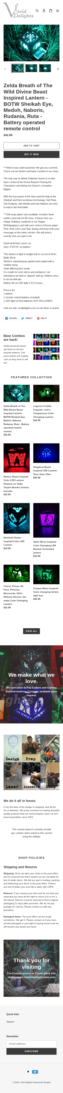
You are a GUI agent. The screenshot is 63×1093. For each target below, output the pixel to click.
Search (10, 1021)
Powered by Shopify (41, 1082)
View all (31, 631)
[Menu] (57, 10)
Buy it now (31, 154)
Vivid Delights (26, 1082)
